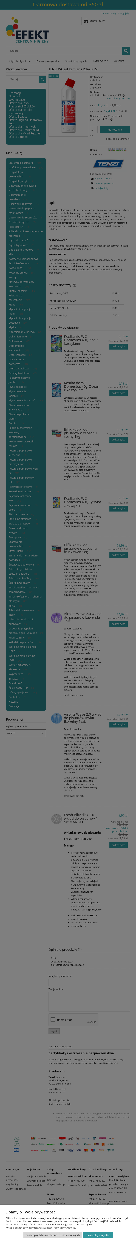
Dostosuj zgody (71, 1235)
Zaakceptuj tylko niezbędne (41, 1235)
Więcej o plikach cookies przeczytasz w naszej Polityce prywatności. (41, 1227)
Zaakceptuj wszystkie (97, 1235)
